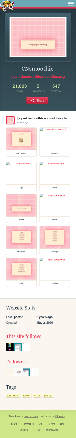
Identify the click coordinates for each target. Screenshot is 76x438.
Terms (37, 430)
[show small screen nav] (71, 3)
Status (23, 430)
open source (31, 416)
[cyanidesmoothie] (10, 120)
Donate (29, 424)
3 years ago (22, 122)
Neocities (14, 416)
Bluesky (60, 416)
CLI (41, 424)
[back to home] (7, 5)
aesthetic (13, 395)
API (61, 424)
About (15, 424)
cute (37, 395)
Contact (52, 430)
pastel (48, 395)
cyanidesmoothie (31, 118)
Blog (51, 424)
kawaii (26, 395)
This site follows (23, 336)
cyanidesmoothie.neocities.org (38, 76)
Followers (17, 361)
